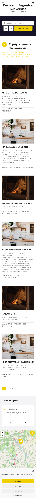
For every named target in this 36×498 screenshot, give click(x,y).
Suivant (13, 388)
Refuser (18, 486)
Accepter (18, 481)
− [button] (2, 435)
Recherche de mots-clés (4, 23)
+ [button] (2, 432)
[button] (33, 471)
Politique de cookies (17, 495)
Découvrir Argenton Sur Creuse (18, 7)
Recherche (23, 28)
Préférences (18, 491)
